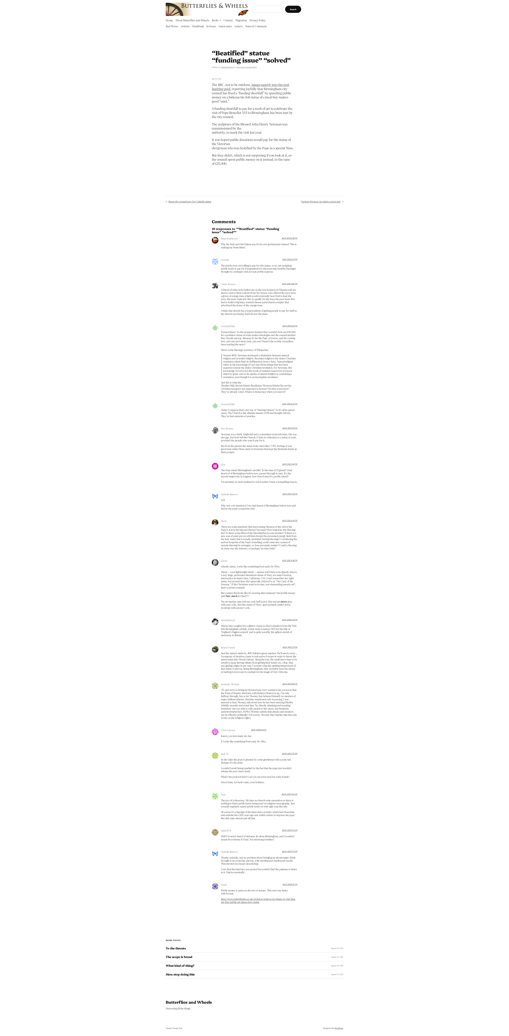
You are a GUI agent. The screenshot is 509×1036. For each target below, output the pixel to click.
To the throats (176, 948)
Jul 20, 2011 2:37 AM (289, 753)
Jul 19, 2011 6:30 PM (289, 619)
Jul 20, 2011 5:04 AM (289, 794)
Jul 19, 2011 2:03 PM (289, 259)
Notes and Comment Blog (246, 67)
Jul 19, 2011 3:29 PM (289, 428)
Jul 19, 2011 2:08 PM (289, 283)
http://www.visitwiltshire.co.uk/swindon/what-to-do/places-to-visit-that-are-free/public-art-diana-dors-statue (258, 900)
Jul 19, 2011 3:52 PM (289, 494)
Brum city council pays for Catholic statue (189, 201)
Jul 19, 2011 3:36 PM (289, 464)
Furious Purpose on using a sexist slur (321, 201)
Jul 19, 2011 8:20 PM (258, 729)
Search (293, 9)
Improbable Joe (229, 238)
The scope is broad (179, 957)
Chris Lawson (228, 730)
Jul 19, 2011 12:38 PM (289, 238)
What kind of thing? (180, 965)
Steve (224, 521)
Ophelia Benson (227, 67)
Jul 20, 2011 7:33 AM (289, 830)
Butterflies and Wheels (189, 1002)
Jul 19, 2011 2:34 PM (289, 404)
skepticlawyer (228, 620)
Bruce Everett (228, 647)
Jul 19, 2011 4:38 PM (289, 560)
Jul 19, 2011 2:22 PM (289, 325)
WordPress (339, 1028)
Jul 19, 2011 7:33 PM (289, 647)
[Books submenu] (220, 20)
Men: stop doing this (180, 974)
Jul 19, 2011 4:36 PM (289, 520)
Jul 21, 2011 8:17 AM (289, 884)
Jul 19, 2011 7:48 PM (289, 683)
